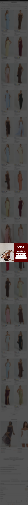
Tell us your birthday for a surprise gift (20, 254)
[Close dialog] (27, 243)
